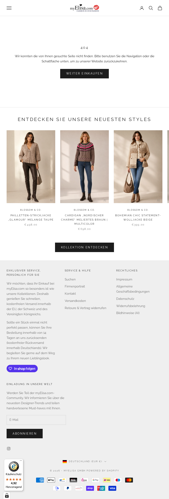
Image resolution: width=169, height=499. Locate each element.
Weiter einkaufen (84, 73)
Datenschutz (125, 299)
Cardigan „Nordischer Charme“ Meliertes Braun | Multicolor (84, 219)
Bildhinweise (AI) (128, 313)
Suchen (70, 279)
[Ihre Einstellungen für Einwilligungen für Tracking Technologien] (6, 495)
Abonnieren (25, 433)
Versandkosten (75, 301)
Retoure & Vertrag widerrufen (85, 308)
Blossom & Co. (30, 210)
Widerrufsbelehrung (130, 306)
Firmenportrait (75, 286)
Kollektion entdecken (84, 247)
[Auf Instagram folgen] (9, 449)
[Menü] (20, 461)
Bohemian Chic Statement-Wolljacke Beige (138, 217)
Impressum (124, 279)
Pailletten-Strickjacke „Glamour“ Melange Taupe (31, 217)
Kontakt (70, 293)
